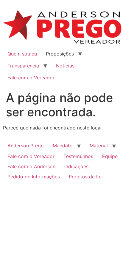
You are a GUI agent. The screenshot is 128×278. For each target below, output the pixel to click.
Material (99, 146)
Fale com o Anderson (31, 166)
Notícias (65, 66)
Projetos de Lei (86, 177)
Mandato (63, 146)
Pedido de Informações (33, 177)
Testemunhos (78, 156)
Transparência (23, 66)
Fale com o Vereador (30, 78)
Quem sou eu (22, 54)
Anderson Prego (25, 146)
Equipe (110, 156)
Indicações (76, 166)
